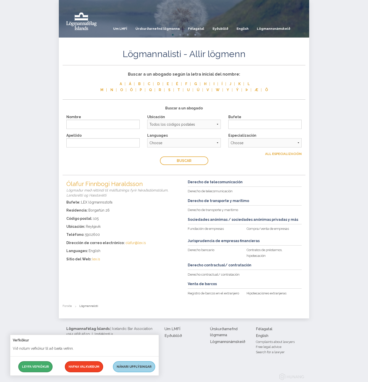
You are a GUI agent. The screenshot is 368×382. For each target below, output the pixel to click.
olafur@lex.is (135, 243)
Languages (157, 135)
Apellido (74, 135)
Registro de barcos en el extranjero (213, 293)
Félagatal (196, 29)
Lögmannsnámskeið (273, 29)
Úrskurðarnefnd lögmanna (157, 29)
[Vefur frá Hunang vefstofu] (291, 377)
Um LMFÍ (120, 29)
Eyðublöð (220, 29)
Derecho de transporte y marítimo (213, 210)
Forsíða (67, 306)
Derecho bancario (201, 250)
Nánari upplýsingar (134, 366)
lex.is (96, 259)
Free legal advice (268, 347)
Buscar (184, 161)
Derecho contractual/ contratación (214, 274)
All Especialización (283, 154)
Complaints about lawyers (275, 342)
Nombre (73, 117)
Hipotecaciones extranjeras (266, 293)
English (243, 29)
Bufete (234, 117)
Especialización (242, 135)
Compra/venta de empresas (268, 229)
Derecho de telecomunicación (210, 191)
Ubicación (156, 117)
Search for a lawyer (270, 352)
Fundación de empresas (206, 229)
